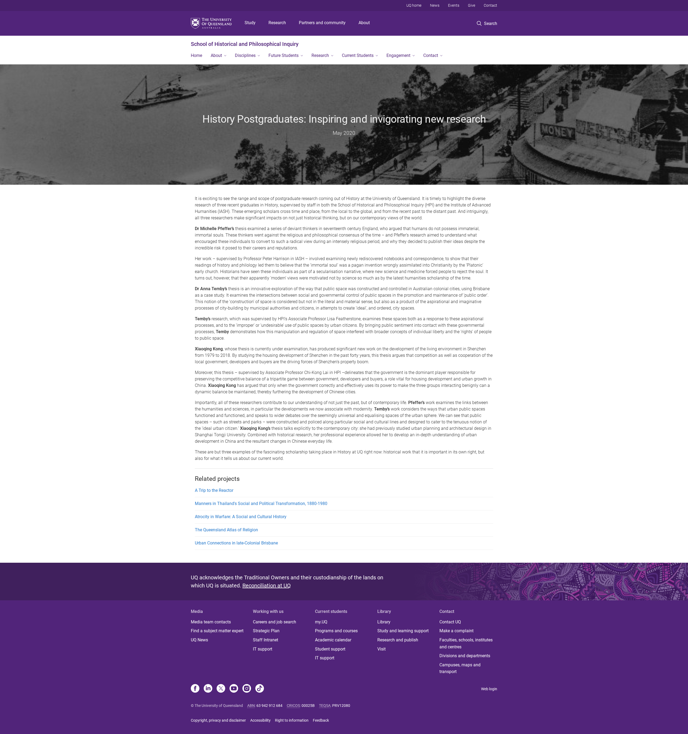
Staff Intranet (265, 639)
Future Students (283, 55)
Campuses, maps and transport (460, 668)
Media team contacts (211, 621)
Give (471, 5)
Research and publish (397, 639)
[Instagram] (246, 689)
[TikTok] (259, 689)
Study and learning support (403, 630)
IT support (262, 649)
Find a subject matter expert (217, 630)
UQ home (413, 5)
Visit (381, 649)
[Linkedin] (208, 689)
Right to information (292, 720)
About (364, 22)
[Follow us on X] (221, 689)
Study (250, 22)
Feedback (321, 720)
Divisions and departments (464, 655)
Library (383, 621)
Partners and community (322, 22)
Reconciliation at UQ (266, 585)
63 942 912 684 (269, 705)
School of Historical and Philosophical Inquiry (245, 44)
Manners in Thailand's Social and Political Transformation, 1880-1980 (261, 503)
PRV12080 (341, 705)
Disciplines (245, 55)
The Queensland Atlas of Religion (226, 529)
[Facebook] (195, 689)
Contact (490, 5)
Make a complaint (456, 630)
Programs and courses (336, 630)
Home (196, 55)
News (434, 5)
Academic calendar (333, 639)
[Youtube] (234, 689)
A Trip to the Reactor (214, 490)
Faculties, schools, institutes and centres (466, 643)
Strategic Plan (266, 630)
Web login (489, 689)
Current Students (358, 55)
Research (277, 22)
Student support (330, 649)
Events (453, 5)
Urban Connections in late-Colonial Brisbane (236, 543)
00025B (308, 705)
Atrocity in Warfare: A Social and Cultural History (240, 516)
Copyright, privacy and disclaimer (218, 720)
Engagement (398, 55)
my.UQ (321, 621)
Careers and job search (274, 621)
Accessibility (260, 720)
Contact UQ (450, 621)
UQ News (199, 639)
